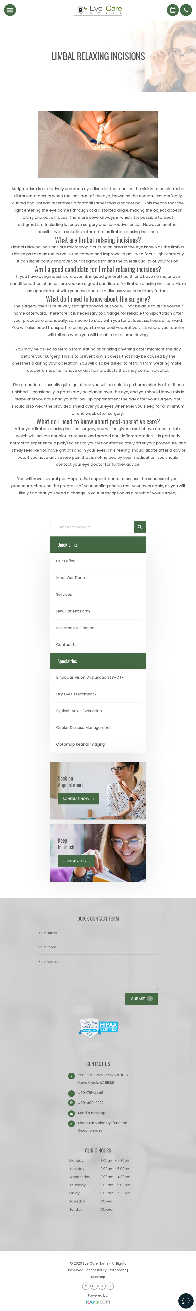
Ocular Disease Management (83, 727)
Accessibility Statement (106, 1270)
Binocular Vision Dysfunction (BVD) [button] (88, 677)
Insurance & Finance (75, 628)
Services (64, 594)
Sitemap (98, 1276)
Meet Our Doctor (72, 577)
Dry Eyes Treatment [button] (75, 694)
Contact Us (66, 644)
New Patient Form (73, 611)
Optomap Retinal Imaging (80, 744)
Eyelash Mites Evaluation (79, 711)
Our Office (66, 561)
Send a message (93, 1112)
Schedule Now (76, 798)
